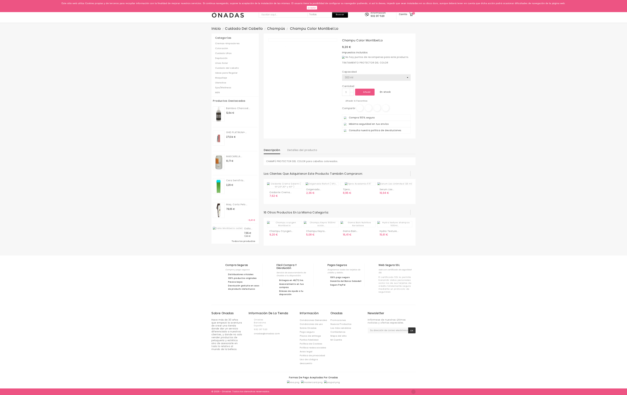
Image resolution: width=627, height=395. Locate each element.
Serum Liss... (387, 189)
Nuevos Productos (341, 324)
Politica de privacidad (312, 355)
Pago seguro (307, 332)
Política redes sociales (313, 347)
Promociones (338, 320)
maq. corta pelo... (236, 204)
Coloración (234, 48)
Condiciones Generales (313, 320)
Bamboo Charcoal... (238, 108)
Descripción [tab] (272, 150)
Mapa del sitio (338, 335)
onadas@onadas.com (267, 333)
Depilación (221, 58)
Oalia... (248, 228)
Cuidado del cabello (234, 68)
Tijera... (347, 189)
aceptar (312, 7)
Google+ (377, 108)
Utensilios (234, 82)
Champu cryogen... (281, 231)
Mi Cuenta (336, 339)
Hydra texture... (389, 231)
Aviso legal (306, 351)
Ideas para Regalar (226, 72)
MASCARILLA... (234, 156)
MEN (234, 92)
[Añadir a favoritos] (279, 184)
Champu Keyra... (316, 231)
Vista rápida (286, 184)
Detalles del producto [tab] (302, 150)
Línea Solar (221, 63)
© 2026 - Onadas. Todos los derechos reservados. (240, 391)
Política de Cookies (311, 343)
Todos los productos (244, 241)
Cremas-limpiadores (234, 43)
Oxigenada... (313, 189)
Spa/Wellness (234, 87)
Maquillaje (234, 77)
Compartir (360, 108)
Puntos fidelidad (309, 339)
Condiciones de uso (311, 324)
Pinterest (385, 108)
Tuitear (368, 108)
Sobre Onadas (308, 328)
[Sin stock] (309, 223)
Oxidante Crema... (280, 192)
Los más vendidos (340, 328)
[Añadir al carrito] (272, 184)
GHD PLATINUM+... (236, 132)
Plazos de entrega (310, 335)
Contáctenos (338, 332)
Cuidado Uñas (234, 53)
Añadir (367, 92)
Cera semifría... (235, 180)
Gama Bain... (350, 231)
